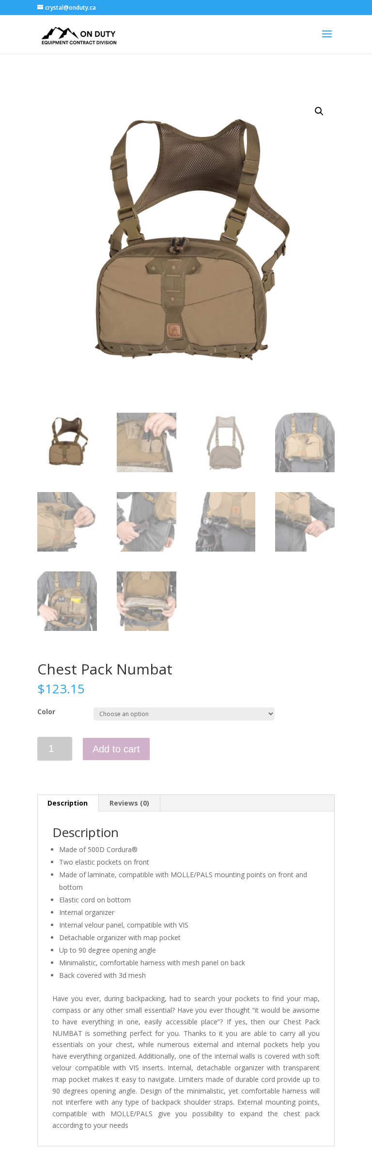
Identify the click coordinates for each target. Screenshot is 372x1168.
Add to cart (116, 749)
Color (46, 711)
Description (67, 803)
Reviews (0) (129, 803)
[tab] (68, 803)
